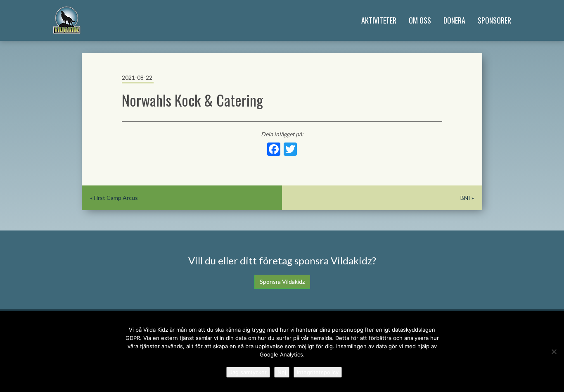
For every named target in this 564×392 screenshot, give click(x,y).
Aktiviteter (378, 20)
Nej (281, 372)
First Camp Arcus (116, 197)
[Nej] (554, 351)
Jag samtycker (248, 372)
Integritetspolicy (318, 372)
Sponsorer (494, 20)
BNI (465, 197)
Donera (454, 20)
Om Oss (420, 20)
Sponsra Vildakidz (282, 281)
